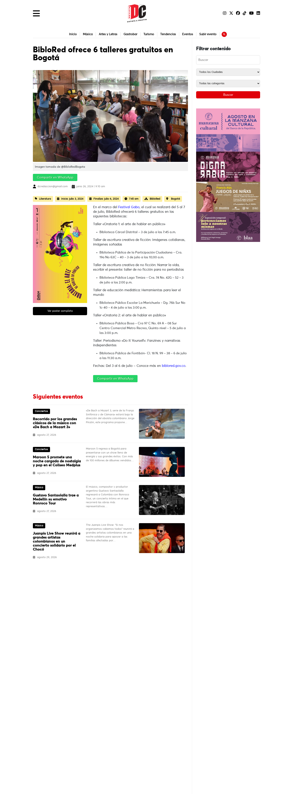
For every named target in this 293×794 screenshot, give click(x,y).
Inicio (73, 34)
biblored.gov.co (173, 366)
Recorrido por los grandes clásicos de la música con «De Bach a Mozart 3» (55, 423)
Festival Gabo (129, 207)
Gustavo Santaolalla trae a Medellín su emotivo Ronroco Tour (56, 499)
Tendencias (168, 34)
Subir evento (207, 34)
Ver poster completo (60, 311)
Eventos (187, 34)
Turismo (149, 34)
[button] (36, 13)
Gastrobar (130, 34)
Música (88, 34)
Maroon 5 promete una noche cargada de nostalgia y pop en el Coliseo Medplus (57, 461)
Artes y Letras (108, 34)
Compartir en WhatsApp (55, 177)
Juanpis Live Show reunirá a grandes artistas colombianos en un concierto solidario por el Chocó (56, 541)
